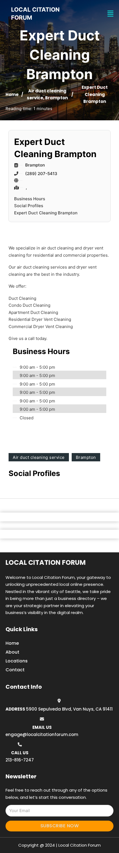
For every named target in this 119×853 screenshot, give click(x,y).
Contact (15, 670)
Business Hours (29, 198)
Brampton (56, 98)
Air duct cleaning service (39, 457)
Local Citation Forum (46, 562)
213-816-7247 (20, 760)
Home (12, 94)
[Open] (110, 13)
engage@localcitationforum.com (42, 734)
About (12, 652)
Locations (17, 661)
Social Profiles (28, 205)
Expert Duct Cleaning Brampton (45, 212)
